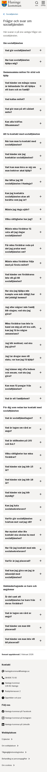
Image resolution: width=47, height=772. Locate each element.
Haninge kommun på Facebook (18, 711)
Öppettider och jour (13, 698)
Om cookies (7, 765)
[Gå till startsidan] (11, 6)
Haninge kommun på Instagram (18, 718)
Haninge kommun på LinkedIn (17, 724)
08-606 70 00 (11, 678)
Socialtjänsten (12, 14)
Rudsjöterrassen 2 (13, 691)
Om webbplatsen (9, 746)
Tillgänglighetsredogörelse (13, 752)
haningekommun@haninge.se (17, 671)
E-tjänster (6, 739)
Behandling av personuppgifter (14, 759)
